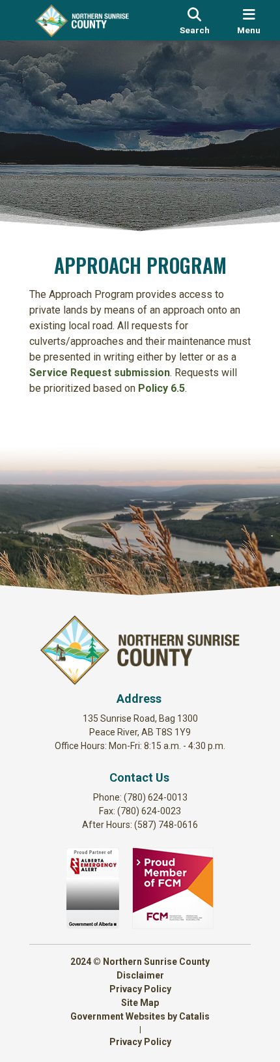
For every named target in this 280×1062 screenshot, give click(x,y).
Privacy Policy (140, 989)
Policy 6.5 (161, 388)
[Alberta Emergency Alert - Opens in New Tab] (92, 925)
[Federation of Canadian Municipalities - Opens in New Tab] (173, 925)
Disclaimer (140, 975)
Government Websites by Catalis (140, 1016)
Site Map (140, 1002)
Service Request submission (99, 372)
